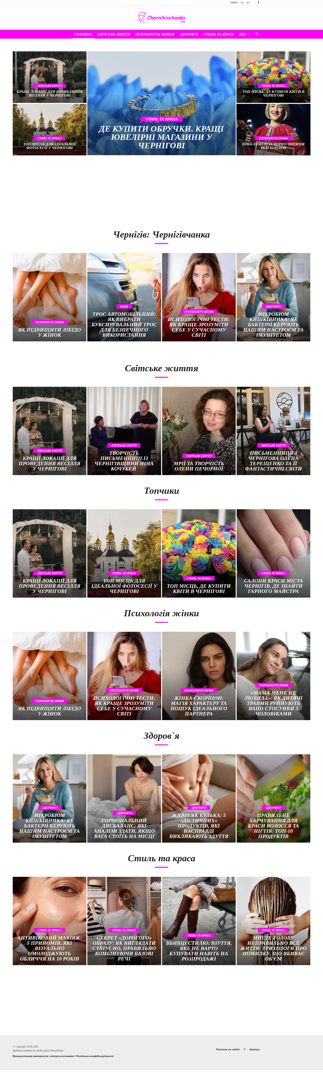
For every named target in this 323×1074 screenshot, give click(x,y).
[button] (256, 34)
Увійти (234, 2)
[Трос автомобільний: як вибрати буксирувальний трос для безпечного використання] (124, 297)
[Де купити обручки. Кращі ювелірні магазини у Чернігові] (161, 103)
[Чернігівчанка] (161, 18)
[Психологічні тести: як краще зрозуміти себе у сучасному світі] (199, 297)
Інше (124, 306)
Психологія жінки (155, 34)
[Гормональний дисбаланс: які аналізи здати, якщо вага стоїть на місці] (124, 798)
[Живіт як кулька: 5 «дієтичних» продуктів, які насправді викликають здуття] (199, 798)
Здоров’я (189, 34)
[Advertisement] (85, 190)
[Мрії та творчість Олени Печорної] (199, 431)
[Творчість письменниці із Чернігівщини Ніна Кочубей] (124, 431)
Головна (83, 34)
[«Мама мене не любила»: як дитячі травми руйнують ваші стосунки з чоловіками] (273, 676)
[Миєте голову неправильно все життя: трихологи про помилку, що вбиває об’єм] (273, 921)
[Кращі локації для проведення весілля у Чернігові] (50, 77)
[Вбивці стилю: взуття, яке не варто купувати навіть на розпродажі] (199, 921)
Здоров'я (273, 306)
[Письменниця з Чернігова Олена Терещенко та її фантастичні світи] (273, 431)
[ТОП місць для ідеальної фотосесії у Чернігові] (50, 129)
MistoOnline (56, 1050)
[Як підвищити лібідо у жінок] (49, 297)
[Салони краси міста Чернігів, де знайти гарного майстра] (273, 553)
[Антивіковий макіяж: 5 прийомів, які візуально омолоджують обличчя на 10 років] (49, 921)
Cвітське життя (113, 34)
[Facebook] (258, 2)
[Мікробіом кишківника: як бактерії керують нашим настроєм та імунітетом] (273, 297)
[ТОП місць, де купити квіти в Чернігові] (273, 77)
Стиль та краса (218, 34)
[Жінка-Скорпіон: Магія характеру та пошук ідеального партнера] (199, 676)
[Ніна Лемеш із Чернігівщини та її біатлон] (273, 129)
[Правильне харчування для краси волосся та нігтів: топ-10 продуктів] (273, 798)
